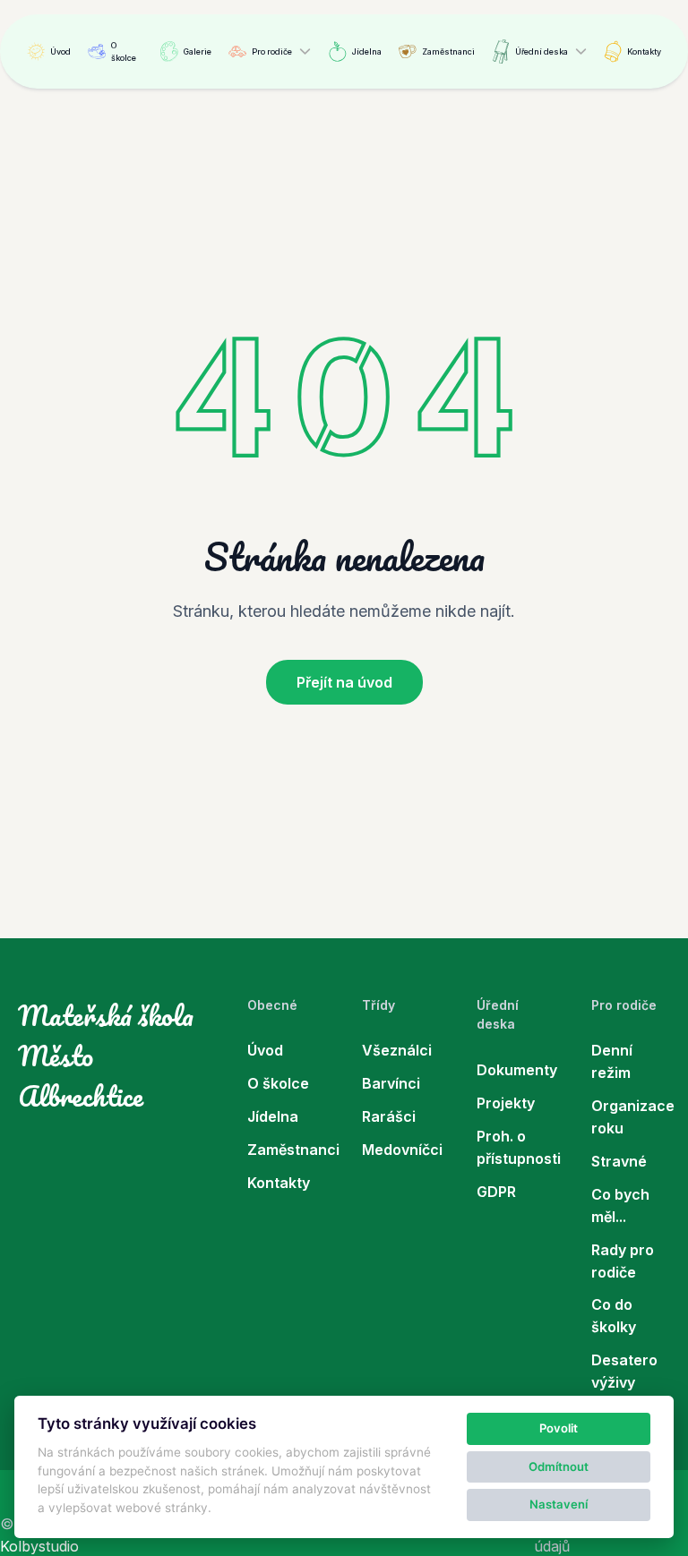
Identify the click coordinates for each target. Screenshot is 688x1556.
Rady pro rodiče (622, 1261)
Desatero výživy (624, 1371)
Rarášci (389, 1116)
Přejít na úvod (344, 682)
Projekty (506, 1103)
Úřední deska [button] (541, 51)
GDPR (496, 1192)
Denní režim (611, 1061)
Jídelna (367, 51)
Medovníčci (401, 1149)
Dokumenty (516, 1070)
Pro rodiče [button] (272, 51)
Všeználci (397, 1050)
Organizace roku (630, 1117)
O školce (123, 51)
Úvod (60, 51)
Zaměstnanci (448, 51)
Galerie (197, 51)
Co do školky (613, 1315)
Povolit (558, 1428)
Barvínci (391, 1083)
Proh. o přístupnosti (516, 1147)
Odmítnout (559, 1466)
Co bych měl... (620, 1205)
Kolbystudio (39, 1546)
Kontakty (644, 51)
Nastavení (558, 1504)
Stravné (619, 1161)
